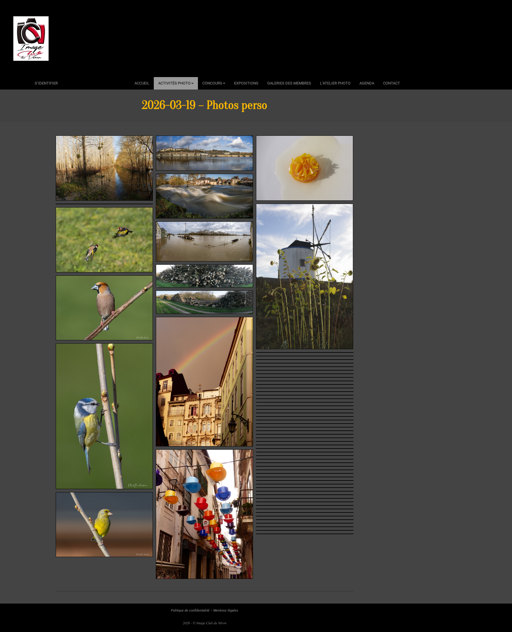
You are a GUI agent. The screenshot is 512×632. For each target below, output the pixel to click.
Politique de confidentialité (190, 610)
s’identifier (46, 83)
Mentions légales (225, 610)
